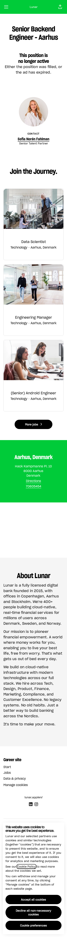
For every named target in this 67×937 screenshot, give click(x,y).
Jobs (7, 773)
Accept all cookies (33, 899)
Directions (33, 481)
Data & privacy (14, 779)
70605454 (33, 486)
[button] (60, 7)
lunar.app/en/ (33, 797)
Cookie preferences (33, 925)
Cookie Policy (26, 866)
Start (7, 767)
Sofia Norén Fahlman (33, 139)
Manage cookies (15, 785)
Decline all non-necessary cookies (33, 912)
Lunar (33, 7)
